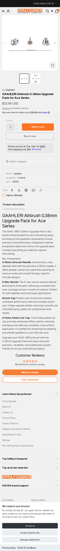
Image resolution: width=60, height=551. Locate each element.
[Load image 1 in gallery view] (24, 78)
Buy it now (30, 136)
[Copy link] (40, 190)
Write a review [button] (30, 372)
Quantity (9, 120)
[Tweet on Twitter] (19, 190)
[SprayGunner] (16, 477)
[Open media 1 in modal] (30, 43)
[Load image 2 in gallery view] (35, 78)
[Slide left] (5, 43)
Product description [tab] (14, 204)
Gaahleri (8, 89)
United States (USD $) (43, 3)
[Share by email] (33, 190)
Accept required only (30, 533)
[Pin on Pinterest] (26, 190)
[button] (3, 11)
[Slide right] (55, 43)
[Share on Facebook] (12, 190)
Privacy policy (9, 548)
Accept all (30, 526)
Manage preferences (30, 540)
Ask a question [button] (30, 379)
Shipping (5, 108)
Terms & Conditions (26, 548)
